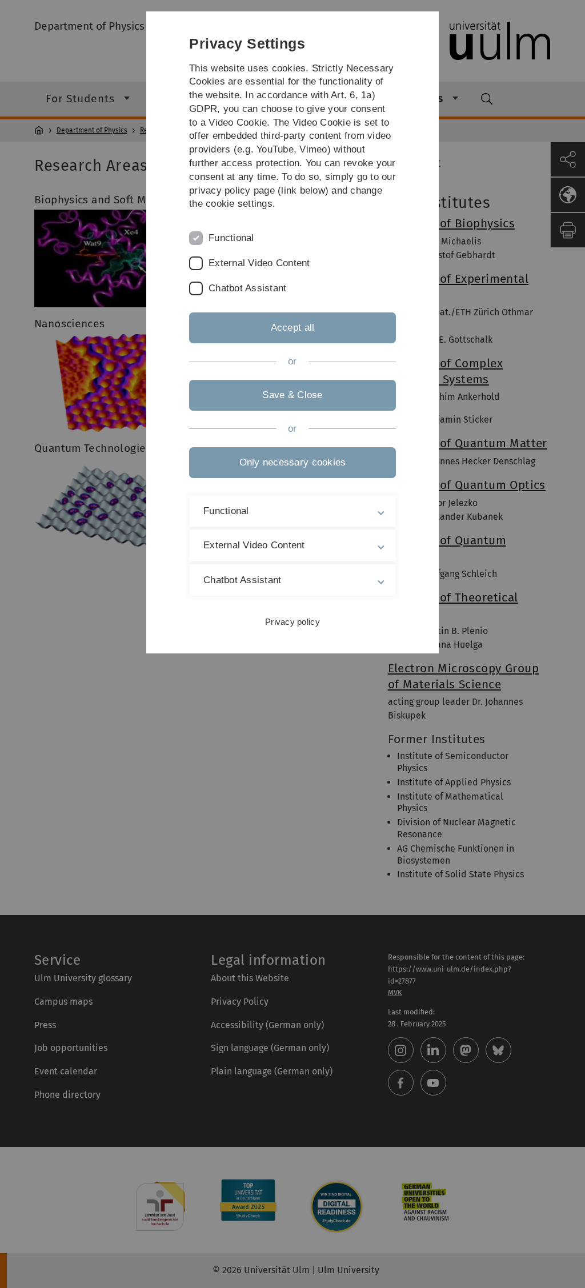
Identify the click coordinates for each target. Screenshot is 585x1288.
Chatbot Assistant (247, 288)
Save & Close (292, 395)
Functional (231, 237)
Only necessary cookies (292, 462)
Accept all (293, 327)
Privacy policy (292, 622)
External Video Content (259, 263)
